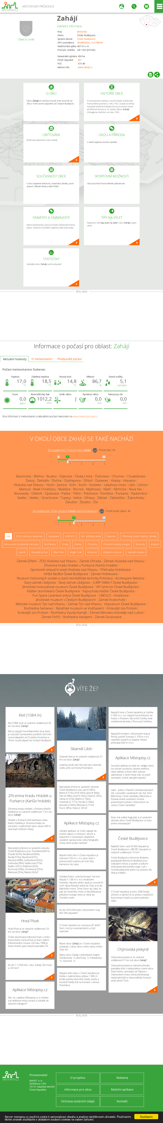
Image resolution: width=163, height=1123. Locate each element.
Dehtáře (43, 480)
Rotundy (140, 544)
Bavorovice (23, 476)
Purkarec (122, 493)
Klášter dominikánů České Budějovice (53, 591)
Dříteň (88, 480)
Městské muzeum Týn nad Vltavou (40, 604)
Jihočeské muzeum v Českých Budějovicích (66, 600)
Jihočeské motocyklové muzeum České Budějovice (57, 587)
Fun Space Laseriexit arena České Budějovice (64, 595)
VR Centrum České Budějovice (117, 587)
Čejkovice (65, 476)
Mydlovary (93, 489)
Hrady (65, 544)
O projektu (77, 1078)
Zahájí (67, 18)
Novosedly (21, 493)
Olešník (36, 493)
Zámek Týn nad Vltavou (85, 604)
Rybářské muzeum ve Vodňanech (80, 608)
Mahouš (25, 489)
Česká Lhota (83, 476)
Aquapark (53, 536)
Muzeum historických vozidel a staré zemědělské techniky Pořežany (65, 578)
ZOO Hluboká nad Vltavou (58, 561)
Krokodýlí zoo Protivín (122, 608)
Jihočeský (82, 31)
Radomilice (139, 493)
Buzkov (52, 476)
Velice (77, 498)
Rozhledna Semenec (38, 608)
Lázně (21, 552)
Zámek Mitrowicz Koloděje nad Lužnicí (117, 612)
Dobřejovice (72, 480)
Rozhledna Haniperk (77, 617)
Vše (8, 536)
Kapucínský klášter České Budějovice (108, 591)
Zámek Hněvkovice (104, 574)
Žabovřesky (136, 498)
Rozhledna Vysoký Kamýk (69, 612)
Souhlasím (146, 1117)
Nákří (107, 489)
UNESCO (70, 536)
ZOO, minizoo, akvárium (29, 536)
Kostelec (95, 485)
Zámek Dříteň (27, 561)
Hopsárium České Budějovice (124, 604)
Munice (78, 489)
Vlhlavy (89, 498)
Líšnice (142, 485)
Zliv (95, 502)
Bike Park (58, 552)
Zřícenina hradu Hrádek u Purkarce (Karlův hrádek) (80, 565)
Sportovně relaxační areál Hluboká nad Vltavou (64, 569)
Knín (73, 485)
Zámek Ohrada (90, 561)
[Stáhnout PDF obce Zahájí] (150, 74)
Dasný (30, 480)
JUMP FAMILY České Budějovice (115, 582)
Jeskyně (155, 544)
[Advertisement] (81, 317)
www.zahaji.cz (85, 67)
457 (80, 59)
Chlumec (118, 476)
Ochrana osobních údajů (78, 1101)
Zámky (78, 544)
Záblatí (102, 498)
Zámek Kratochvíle (112, 600)
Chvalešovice (136, 476)
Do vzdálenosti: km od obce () (65, 511)
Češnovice (102, 476)
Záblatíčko (117, 498)
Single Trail (76, 552)
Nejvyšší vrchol (39, 552)
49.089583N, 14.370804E (90, 42)
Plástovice (91, 493)
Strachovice (50, 498)
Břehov (39, 476)
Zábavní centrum (112, 552)
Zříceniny (92, 544)
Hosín (50, 485)
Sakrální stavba (136, 552)
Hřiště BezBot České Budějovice (66, 574)
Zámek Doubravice (108, 617)
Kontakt (122, 1101)
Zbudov (85, 502)
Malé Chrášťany (44, 489)
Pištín (77, 493)
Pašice (66, 493)
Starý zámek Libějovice (40, 582)
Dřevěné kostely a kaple (116, 544)
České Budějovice (86, 38)
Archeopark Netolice (129, 578)
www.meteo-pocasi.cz (85, 416)
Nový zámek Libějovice (74, 582)
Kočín (83, 485)
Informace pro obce (78, 1089)
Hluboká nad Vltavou (29, 485)
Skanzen (111, 536)
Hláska (115, 480)
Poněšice (106, 493)
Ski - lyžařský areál (91, 536)
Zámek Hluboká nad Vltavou (124, 561)
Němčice (120, 489)
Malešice (64, 489)
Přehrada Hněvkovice (115, 569)
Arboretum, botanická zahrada (21, 544)
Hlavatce (129, 480)
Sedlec (22, 498)
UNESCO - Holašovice (114, 595)
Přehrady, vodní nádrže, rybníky (139, 536)
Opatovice (52, 493)
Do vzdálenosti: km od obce (69, 450)
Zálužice (71, 502)
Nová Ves (135, 489)
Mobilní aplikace (122, 1089)
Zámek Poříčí (50, 617)
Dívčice (57, 480)
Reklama (122, 1078)
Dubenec (101, 480)
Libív (132, 485)
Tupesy (65, 498)
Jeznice (62, 485)
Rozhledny (50, 544)
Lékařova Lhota (115, 485)
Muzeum (92, 552)
